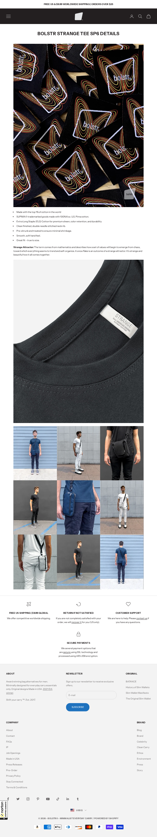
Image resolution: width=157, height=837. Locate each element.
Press (140, 764)
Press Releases (14, 764)
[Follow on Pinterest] (38, 799)
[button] (4, 810)
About (9, 730)
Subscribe (78, 707)
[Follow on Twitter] (18, 799)
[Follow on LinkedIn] (68, 799)
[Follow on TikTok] (58, 799)
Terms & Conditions (16, 787)
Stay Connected (14, 781)
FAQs (9, 741)
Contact (10, 735)
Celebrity (142, 741)
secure (67, 652)
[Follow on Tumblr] (78, 799)
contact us (141, 618)
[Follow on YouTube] (48, 799)
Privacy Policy (13, 775)
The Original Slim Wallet (138, 698)
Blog (139, 730)
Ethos (140, 753)
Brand (140, 735)
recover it (76, 622)
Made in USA (13, 758)
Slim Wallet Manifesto (137, 692)
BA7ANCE (131, 681)
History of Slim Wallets (138, 687)
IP (7, 747)
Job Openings (13, 753)
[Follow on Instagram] (28, 799)
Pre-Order (11, 770)
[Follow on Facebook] (8, 799)
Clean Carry (143, 747)
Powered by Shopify (106, 818)
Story (140, 770)
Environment (144, 758)
